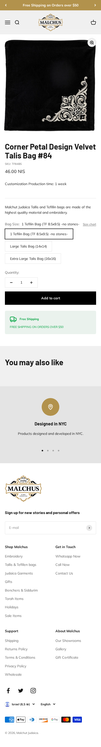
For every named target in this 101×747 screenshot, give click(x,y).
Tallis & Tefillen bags (20, 564)
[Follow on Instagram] (33, 690)
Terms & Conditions (20, 657)
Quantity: (12, 272)
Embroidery (14, 556)
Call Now (62, 564)
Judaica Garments (19, 573)
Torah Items (14, 598)
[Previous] (6, 5)
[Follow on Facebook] (8, 690)
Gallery (60, 649)
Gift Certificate (66, 657)
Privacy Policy (15, 666)
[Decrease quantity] (11, 282)
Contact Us (64, 573)
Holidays (11, 607)
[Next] (95, 5)
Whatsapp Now (67, 556)
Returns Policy (16, 649)
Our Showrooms (68, 640)
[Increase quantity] (31, 282)
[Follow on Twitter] (20, 690)
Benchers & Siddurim (21, 590)
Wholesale (13, 674)
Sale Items (13, 615)
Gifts (8, 581)
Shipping (11, 640)
